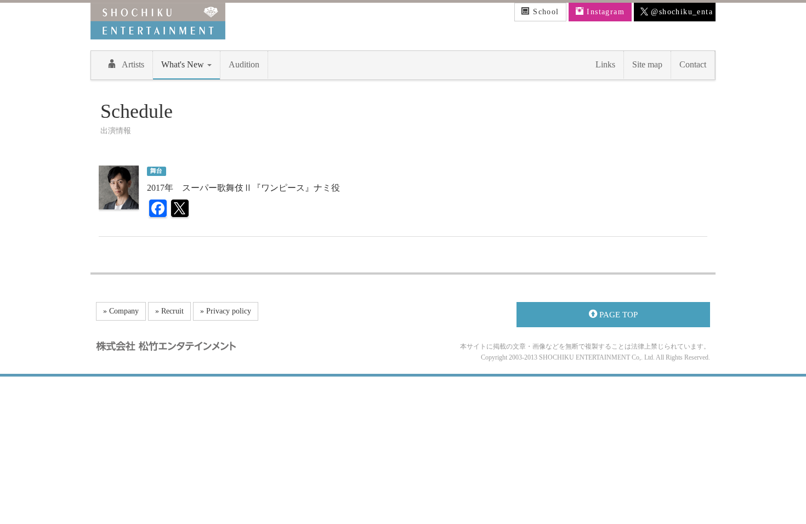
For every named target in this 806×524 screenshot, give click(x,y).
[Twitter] (180, 210)
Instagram (604, 12)
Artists (133, 64)
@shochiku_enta (680, 12)
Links (605, 64)
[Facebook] (158, 210)
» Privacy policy (225, 311)
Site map (647, 64)
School (544, 12)
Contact (692, 64)
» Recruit (169, 311)
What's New (183, 64)
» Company (121, 311)
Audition (244, 64)
